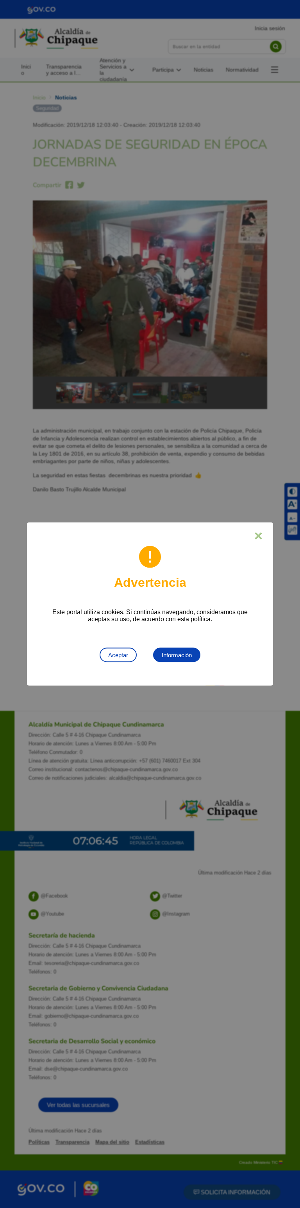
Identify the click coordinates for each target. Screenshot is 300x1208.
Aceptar (118, 655)
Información (177, 655)
